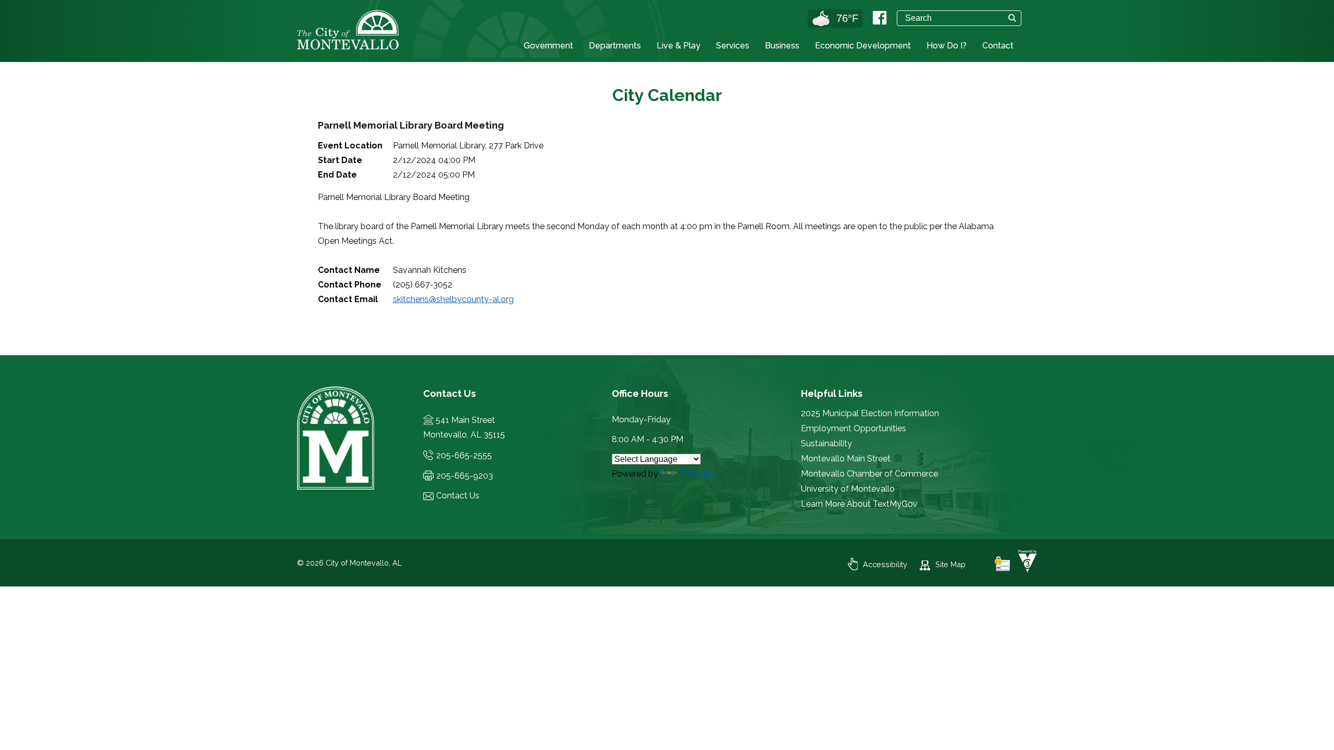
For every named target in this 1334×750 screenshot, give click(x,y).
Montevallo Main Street (846, 459)
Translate (697, 474)
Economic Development (863, 46)
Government (548, 46)
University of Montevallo (848, 489)
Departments (615, 46)
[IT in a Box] (1025, 569)
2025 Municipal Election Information (870, 413)
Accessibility (885, 564)
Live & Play (678, 46)
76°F (847, 18)
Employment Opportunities (853, 428)
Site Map (950, 564)
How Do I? (947, 46)
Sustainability (826, 443)
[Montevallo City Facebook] (879, 18)
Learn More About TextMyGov (859, 504)
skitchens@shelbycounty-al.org (453, 299)
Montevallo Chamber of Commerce (869, 474)
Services (732, 46)
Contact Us (457, 496)
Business (782, 46)
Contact (998, 46)
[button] (1012, 18)
